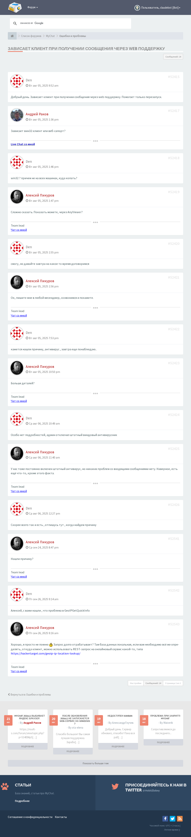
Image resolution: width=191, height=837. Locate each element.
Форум (31, 7)
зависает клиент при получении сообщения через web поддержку (86, 48)
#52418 (174, 157)
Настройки (135, 683)
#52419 (174, 191)
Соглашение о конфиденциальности (30, 817)
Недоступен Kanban (120, 716)
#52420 (174, 243)
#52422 (174, 329)
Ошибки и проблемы (72, 36)
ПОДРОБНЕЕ (27, 746)
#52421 (174, 277)
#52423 (174, 363)
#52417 (174, 110)
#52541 (174, 538)
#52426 (174, 504)
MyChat (50, 36)
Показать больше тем (96, 763)
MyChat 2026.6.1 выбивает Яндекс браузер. (29, 717)
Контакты (61, 817)
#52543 (174, 624)
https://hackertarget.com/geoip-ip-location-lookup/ (45, 653)
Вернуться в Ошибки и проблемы (30, 694)
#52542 (174, 590)
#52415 (174, 76)
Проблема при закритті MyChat (165, 717)
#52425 (174, 448)
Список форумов (31, 36)
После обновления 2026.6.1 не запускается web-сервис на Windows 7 (75, 720)
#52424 (174, 414)
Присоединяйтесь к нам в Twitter (156, 787)
